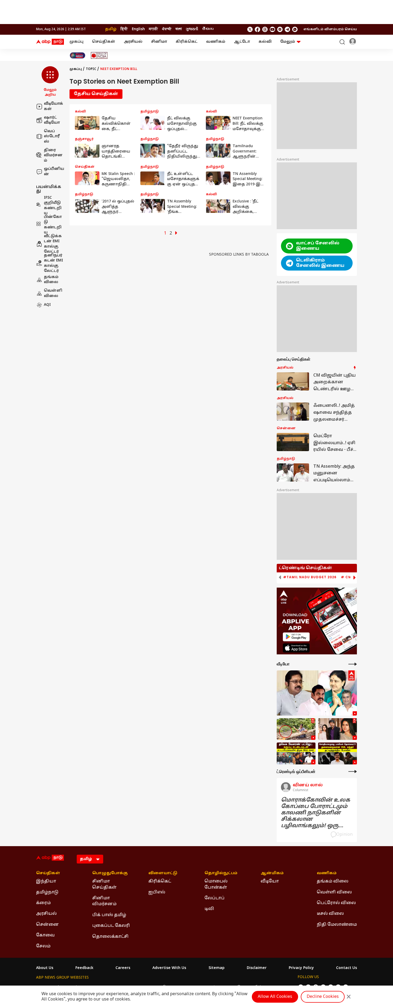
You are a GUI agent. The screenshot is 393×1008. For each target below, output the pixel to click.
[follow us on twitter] (250, 29)
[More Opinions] (352, 771)
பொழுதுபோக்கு (110, 873)
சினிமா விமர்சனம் (104, 901)
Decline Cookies (323, 996)
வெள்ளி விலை (53, 293)
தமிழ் (111, 29)
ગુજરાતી (192, 29)
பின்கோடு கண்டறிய (53, 225)
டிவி (209, 909)
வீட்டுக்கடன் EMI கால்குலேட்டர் (53, 244)
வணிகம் (215, 42)
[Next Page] (176, 233)
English (138, 29)
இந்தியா (46, 881)
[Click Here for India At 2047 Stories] (78, 55)
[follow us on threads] (265, 29)
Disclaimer (257, 968)
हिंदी (124, 29)
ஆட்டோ (242, 42)
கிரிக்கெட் (187, 42)
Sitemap (217, 968)
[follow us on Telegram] (287, 29)
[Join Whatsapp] (295, 29)
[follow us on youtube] (272, 29)
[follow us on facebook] (257, 29)
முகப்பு (76, 42)
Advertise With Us (169, 968)
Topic (91, 69)
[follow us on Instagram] (280, 29)
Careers (122, 968)
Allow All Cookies (275, 996)
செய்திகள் (103, 42)
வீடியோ (270, 881)
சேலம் (43, 946)
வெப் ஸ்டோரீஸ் (52, 136)
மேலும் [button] (287, 42)
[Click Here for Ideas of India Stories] (99, 55)
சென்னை (47, 924)
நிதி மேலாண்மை (337, 924)
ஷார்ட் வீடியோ (52, 120)
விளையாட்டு (162, 873)
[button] (50, 81)
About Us (44, 968)
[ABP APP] (296, 636)
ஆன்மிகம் (272, 873)
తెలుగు (207, 29)
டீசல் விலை (330, 913)
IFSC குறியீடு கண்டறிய (52, 205)
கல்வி (265, 42)
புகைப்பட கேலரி (111, 925)
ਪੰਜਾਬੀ (166, 29)
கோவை (45, 935)
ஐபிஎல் (156, 892)
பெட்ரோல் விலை (336, 903)
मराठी (153, 29)
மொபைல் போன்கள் (216, 884)
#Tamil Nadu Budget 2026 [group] (310, 577)
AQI (47, 305)
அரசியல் (133, 42)
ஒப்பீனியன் (54, 172)
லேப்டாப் (215, 898)
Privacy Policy (301, 968)
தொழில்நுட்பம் (221, 873)
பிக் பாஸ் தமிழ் (109, 915)
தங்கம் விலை (51, 279)
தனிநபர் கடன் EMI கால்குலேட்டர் (53, 263)
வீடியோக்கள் (53, 106)
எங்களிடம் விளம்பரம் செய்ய (330, 29)
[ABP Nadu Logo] (50, 42)
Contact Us (346, 968)
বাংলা (178, 29)
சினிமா (159, 42)
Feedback (84, 968)
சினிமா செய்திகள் (104, 884)
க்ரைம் (43, 903)
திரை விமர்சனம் (53, 155)
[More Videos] (352, 664)
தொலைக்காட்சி (110, 936)
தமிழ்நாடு (47, 892)
